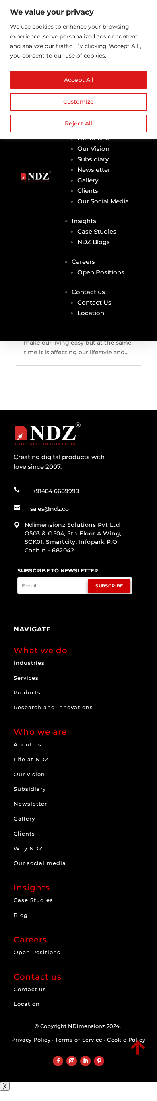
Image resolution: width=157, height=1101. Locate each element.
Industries (29, 663)
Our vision (29, 774)
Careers (83, 261)
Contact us (88, 292)
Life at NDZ (31, 759)
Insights (84, 221)
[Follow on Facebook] (58, 1061)
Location (90, 313)
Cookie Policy (126, 1039)
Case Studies (96, 231)
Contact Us (94, 302)
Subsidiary (93, 159)
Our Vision (93, 149)
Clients (87, 190)
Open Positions (100, 272)
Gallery (87, 180)
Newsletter (93, 169)
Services (26, 678)
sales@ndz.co (49, 508)
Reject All (78, 123)
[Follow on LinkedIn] (85, 1061)
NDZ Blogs (93, 242)
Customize (78, 101)
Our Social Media (103, 201)
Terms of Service (78, 1039)
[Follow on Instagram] (71, 1061)
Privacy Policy (30, 1039)
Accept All (78, 80)
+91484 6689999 (56, 491)
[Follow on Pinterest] (99, 1061)
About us (27, 744)
